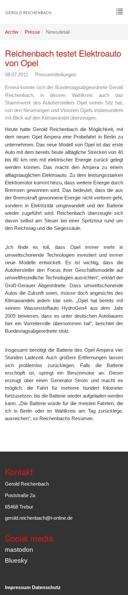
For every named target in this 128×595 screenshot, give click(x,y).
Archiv (12, 32)
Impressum (18, 587)
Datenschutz (46, 587)
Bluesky (16, 560)
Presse (32, 32)
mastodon (19, 549)
